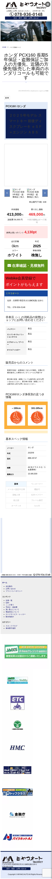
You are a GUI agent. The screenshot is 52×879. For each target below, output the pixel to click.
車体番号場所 (11, 628)
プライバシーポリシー (14, 591)
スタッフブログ (11, 626)
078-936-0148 (19, 307)
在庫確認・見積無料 (28, 265)
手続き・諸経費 (11, 607)
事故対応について (12, 612)
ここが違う (10, 605)
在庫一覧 (9, 600)
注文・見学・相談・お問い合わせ (26, 18)
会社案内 (9, 586)
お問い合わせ (11, 589)
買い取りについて (12, 610)
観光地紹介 (10, 617)
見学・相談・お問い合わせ (16, 869)
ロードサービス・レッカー (16, 614)
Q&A (7, 603)
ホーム (4, 583)
